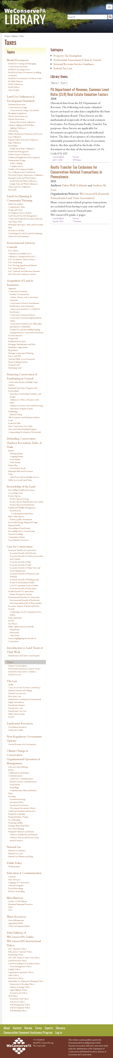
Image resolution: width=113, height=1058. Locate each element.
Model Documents (18, 60)
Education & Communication (24, 873)
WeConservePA (39, 1045)
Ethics (10, 793)
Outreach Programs (16, 885)
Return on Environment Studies (22, 582)
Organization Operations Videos (20, 972)
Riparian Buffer (14, 525)
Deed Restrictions (15, 335)
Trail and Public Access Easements (21, 359)
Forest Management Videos (20, 966)
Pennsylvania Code (15, 708)
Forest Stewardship (15, 534)
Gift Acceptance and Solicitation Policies (24, 417)
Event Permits (15, 459)
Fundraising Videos (15, 954)
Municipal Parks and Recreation (20, 471)
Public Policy (14, 863)
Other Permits (15, 462)
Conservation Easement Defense (22, 315)
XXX (10, 907)
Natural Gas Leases (15, 853)
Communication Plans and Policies (23, 790)
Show (54, 82)
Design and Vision (15, 210)
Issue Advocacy (14, 879)
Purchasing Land (14, 367)
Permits (11, 450)
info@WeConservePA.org (43, 1042)
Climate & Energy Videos (20, 987)
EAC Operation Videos (17, 948)
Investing (11, 796)
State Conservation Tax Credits (20, 426)
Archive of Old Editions (17, 901)
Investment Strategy (17, 799)
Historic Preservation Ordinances (22, 122)
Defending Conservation (21, 438)
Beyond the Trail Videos (19, 998)
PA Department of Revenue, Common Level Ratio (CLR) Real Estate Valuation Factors (79, 92)
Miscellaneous (15, 898)
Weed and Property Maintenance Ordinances (25, 175)
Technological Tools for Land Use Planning (25, 233)
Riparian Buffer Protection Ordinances (23, 139)
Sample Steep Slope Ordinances (22, 148)
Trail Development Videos (20, 1007)
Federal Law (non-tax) (17, 693)
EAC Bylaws (13, 250)
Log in (58, 1032)
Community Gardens (16, 537)
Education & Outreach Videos (20, 951)
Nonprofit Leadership (16, 814)
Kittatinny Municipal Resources (20, 904)
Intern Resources (16, 840)
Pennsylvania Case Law (17, 711)
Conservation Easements (17, 291)
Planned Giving (16, 414)
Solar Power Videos (15, 978)
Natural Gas (14, 847)
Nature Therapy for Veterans (21, 594)
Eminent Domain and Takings (20, 690)
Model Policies (13, 87)
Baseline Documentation (19, 294)
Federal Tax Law (14, 674)
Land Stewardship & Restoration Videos (24, 963)
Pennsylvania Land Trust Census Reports (24, 655)
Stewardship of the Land (21, 486)
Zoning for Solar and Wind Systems (22, 178)
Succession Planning (16, 828)
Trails (10, 474)
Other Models (13, 90)
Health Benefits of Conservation (21, 591)
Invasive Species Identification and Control (26, 501)
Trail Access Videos (17, 1001)
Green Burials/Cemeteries (18, 540)
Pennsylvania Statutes (16, 705)
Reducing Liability (15, 822)
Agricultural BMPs (15, 923)
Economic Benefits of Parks (20, 562)
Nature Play (13, 465)
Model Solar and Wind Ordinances (23, 181)
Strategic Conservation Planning (20, 353)
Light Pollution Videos (18, 990)
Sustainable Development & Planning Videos (25, 981)
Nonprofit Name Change (18, 817)
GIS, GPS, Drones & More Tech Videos (24, 957)
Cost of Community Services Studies (24, 585)
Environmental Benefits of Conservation (24, 597)
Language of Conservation (18, 882)
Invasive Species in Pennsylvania (22, 504)
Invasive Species (14, 496)
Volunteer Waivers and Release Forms (24, 837)
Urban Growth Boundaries (18, 236)
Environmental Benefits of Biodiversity (25, 600)
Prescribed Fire (15, 510)
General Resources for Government (22, 744)
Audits (10, 684)
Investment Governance (19, 805)
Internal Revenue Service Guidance (22, 671)
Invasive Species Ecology (19, 498)
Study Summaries (15, 617)
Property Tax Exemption (17, 665)
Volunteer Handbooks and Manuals (24, 834)
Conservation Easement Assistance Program (28, 1032)
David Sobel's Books (18, 468)
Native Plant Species (16, 516)
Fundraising (12, 411)
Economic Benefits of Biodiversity (23, 553)
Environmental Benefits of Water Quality (26, 603)
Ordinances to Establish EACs (20, 253)
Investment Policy (17, 802)
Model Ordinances (15, 84)
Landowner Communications (21, 778)
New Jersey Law (14, 696)
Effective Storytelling (16, 891)
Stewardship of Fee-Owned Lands (21, 531)
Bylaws (11, 769)
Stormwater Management (18, 151)
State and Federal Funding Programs (22, 429)
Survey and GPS (14, 356)
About (7, 1028)
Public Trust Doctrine (16, 714)
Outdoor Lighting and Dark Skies (21, 125)
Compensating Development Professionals (24, 432)
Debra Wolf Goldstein (74, 185)
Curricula (12, 876)
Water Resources (16, 916)
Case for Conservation (20, 546)
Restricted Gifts (14, 423)
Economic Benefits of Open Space (23, 588)
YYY (10, 910)
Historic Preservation (16, 119)
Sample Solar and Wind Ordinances (24, 183)
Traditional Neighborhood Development (24, 157)
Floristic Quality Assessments (21, 519)
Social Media (15, 784)
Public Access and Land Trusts (20, 480)
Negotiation (13, 350)
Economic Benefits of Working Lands (24, 579)
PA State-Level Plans (16, 230)
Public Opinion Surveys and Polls (21, 626)
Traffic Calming (16, 163)
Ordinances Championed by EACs (21, 256)
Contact (17, 1028)
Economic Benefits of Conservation (22, 550)
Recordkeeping (14, 819)
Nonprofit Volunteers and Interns (21, 831)
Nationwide (14, 632)
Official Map (13, 131)
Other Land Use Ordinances (19, 186)
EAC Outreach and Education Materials (24, 271)
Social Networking (15, 888)
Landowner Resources (20, 723)
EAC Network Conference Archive (22, 274)
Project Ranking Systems (18, 362)
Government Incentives (17, 727)
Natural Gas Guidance (17, 850)
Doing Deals (13, 338)
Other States (14, 635)
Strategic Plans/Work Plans (18, 825)
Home (7, 36)
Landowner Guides (15, 730)
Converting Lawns (15, 493)
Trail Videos (13, 995)
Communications (15, 775)
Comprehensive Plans (16, 207)
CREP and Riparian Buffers (19, 926)
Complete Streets (16, 166)
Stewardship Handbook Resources (21, 490)
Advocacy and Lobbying (18, 767)
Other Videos (13, 975)
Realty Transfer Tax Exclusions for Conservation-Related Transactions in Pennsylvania (76, 171)
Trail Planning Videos (18, 1010)
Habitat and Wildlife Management (21, 507)
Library (14, 36)
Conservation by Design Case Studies (24, 110)
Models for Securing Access (19, 69)
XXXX (11, 620)
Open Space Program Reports (21, 408)
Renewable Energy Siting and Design (23, 522)
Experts (49, 1028)
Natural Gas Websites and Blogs (20, 856)
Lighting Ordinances (18, 128)
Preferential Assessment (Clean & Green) (24, 668)
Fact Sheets (12, 623)
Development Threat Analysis (19, 212)
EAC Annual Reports (16, 268)
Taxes (21, 36)
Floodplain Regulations (17, 113)
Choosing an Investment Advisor (22, 808)
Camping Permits (16, 456)
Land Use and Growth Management (22, 215)
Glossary (60, 1028)
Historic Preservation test (18, 116)
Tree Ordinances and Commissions (21, 172)
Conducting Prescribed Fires (22, 513)
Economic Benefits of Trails (20, 564)
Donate (28, 1028)
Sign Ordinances (14, 142)
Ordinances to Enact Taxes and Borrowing (26, 405)
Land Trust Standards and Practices (21, 811)
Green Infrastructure (16, 920)
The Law (12, 681)
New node (12, 189)
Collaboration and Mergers (18, 772)
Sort (63, 82)
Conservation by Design (17, 107)
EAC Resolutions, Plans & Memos (21, 259)
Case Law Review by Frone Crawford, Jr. (24, 687)
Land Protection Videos (17, 960)
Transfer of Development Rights (20, 169)
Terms (38, 1028)
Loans (10, 420)
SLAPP (11, 717)
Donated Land (14, 364)
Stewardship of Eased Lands (19, 528)
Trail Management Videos (20, 1004)
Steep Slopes (13, 145)
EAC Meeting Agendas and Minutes (22, 265)
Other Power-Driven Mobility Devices (24, 477)
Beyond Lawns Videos (18, 993)
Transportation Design (16, 160)
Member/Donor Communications (23, 781)
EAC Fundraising (15, 262)
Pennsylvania (15, 629)
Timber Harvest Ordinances (19, 154)
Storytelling (14, 787)
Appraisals (12, 288)
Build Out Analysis (15, 204)
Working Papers (14, 866)
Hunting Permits (16, 453)
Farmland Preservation (17, 104)
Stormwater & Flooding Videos (22, 984)
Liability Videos (14, 969)
